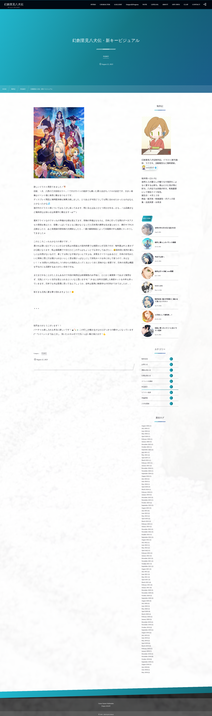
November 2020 (146, 593)
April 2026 (145, 436)
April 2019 (145, 643)
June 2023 (145, 513)
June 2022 (145, 545)
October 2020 (146, 595)
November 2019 (146, 625)
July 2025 (144, 452)
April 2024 (145, 487)
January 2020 (145, 619)
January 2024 (145, 495)
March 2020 (145, 614)
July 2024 (144, 479)
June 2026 (145, 431)
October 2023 (146, 503)
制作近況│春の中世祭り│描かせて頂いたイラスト (166, 300)
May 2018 (145, 672)
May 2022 (145, 548)
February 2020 (146, 617)
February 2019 (146, 648)
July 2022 (144, 542)
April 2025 (145, 458)
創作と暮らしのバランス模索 (165, 242)
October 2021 (146, 564)
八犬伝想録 (157, 403)
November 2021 (146, 561)
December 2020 (146, 590)
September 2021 (146, 566)
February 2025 (146, 463)
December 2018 (146, 654)
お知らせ (157, 364)
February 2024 (146, 492)
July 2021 (144, 571)
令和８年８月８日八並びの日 (165, 228)
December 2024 (146, 468)
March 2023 (145, 521)
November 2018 (146, 656)
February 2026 (146, 439)
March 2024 (145, 489)
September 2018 (146, 662)
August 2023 (145, 508)
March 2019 (145, 646)
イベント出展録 (157, 381)
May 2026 (145, 434)
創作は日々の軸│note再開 (164, 271)
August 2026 (145, 426)
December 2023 (146, 497)
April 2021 (145, 579)
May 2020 (145, 609)
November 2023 (146, 500)
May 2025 (145, 455)
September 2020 (146, 598)
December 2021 (146, 558)
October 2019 (146, 627)
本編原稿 (157, 398)
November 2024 (146, 471)
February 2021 (146, 585)
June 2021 (145, 574)
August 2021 (145, 569)
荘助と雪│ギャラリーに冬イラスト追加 (166, 329)
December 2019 (146, 622)
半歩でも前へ (160, 257)
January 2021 (145, 587)
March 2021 (145, 582)
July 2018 (144, 667)
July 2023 (144, 511)
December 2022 (146, 529)
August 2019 (145, 632)
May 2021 (145, 577)
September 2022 (146, 537)
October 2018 (146, 659)
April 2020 (145, 611)
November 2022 (146, 532)
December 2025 (146, 444)
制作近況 (157, 359)
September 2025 (146, 450)
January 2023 (145, 526)
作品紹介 (157, 387)
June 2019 (145, 638)
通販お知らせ (157, 370)
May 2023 (145, 516)
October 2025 (146, 447)
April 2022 (145, 550)
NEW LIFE (159, 286)
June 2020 (145, 606)
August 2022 (145, 540)
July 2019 (144, 635)
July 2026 (144, 428)
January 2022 (145, 556)
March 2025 (145, 460)
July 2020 (144, 603)
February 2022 (146, 553)
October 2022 (146, 534)
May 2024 (145, 484)
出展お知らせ (157, 375)
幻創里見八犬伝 (13, 4)
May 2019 (145, 640)
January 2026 (145, 442)
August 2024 (145, 476)
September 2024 (146, 473)
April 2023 (145, 518)
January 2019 (145, 651)
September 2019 (146, 630)
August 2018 (145, 664)
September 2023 (146, 505)
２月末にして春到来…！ (163, 315)
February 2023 (146, 524)
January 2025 (145, 465)
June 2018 (145, 670)
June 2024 (145, 481)
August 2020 (145, 601)
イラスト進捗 (157, 392)
